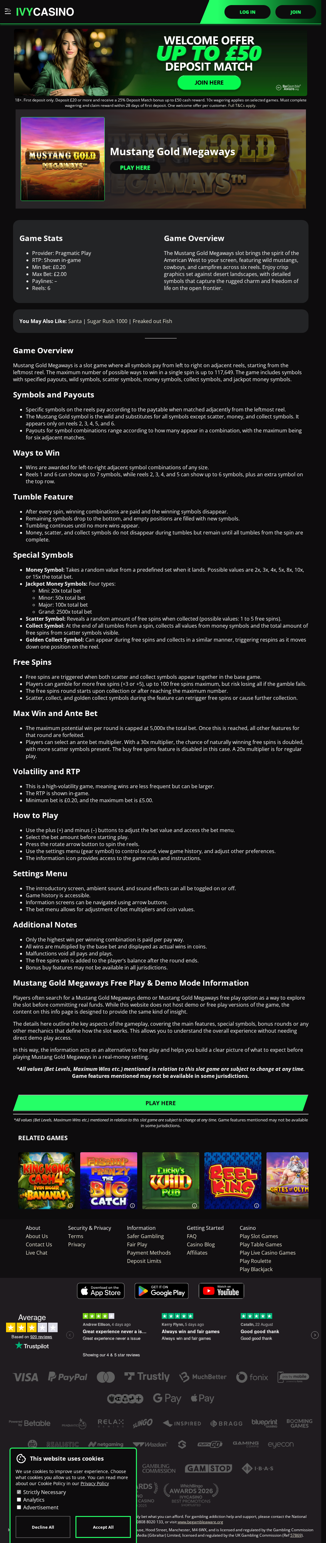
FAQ (191, 1236)
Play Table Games (261, 1244)
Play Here (135, 167)
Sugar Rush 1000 (107, 321)
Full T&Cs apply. (242, 105)
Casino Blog (201, 1244)
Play (46, 1195)
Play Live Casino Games (268, 1252)
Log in (247, 12)
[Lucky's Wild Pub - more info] (194, 1204)
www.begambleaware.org (200, 1522)
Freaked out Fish (152, 321)
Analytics (33, 1499)
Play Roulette (255, 1260)
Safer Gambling (145, 1236)
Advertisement (40, 1507)
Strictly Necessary (44, 1492)
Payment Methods (149, 1252)
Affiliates (197, 1252)
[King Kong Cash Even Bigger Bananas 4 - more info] (70, 1204)
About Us (37, 1236)
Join (296, 12)
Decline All (43, 1527)
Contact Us (39, 1244)
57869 (295, 1535)
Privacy (76, 1244)
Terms (75, 1236)
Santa (75, 321)
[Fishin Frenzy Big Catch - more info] (132, 1204)
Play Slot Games (259, 1236)
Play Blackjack (256, 1269)
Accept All (103, 1527)
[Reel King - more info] (256, 1204)
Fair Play (137, 1244)
